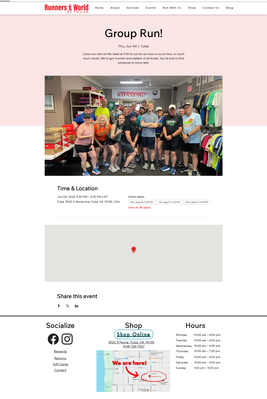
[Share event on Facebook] (58, 305)
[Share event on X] (67, 305)
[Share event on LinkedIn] (76, 305)
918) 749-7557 (134, 346)
